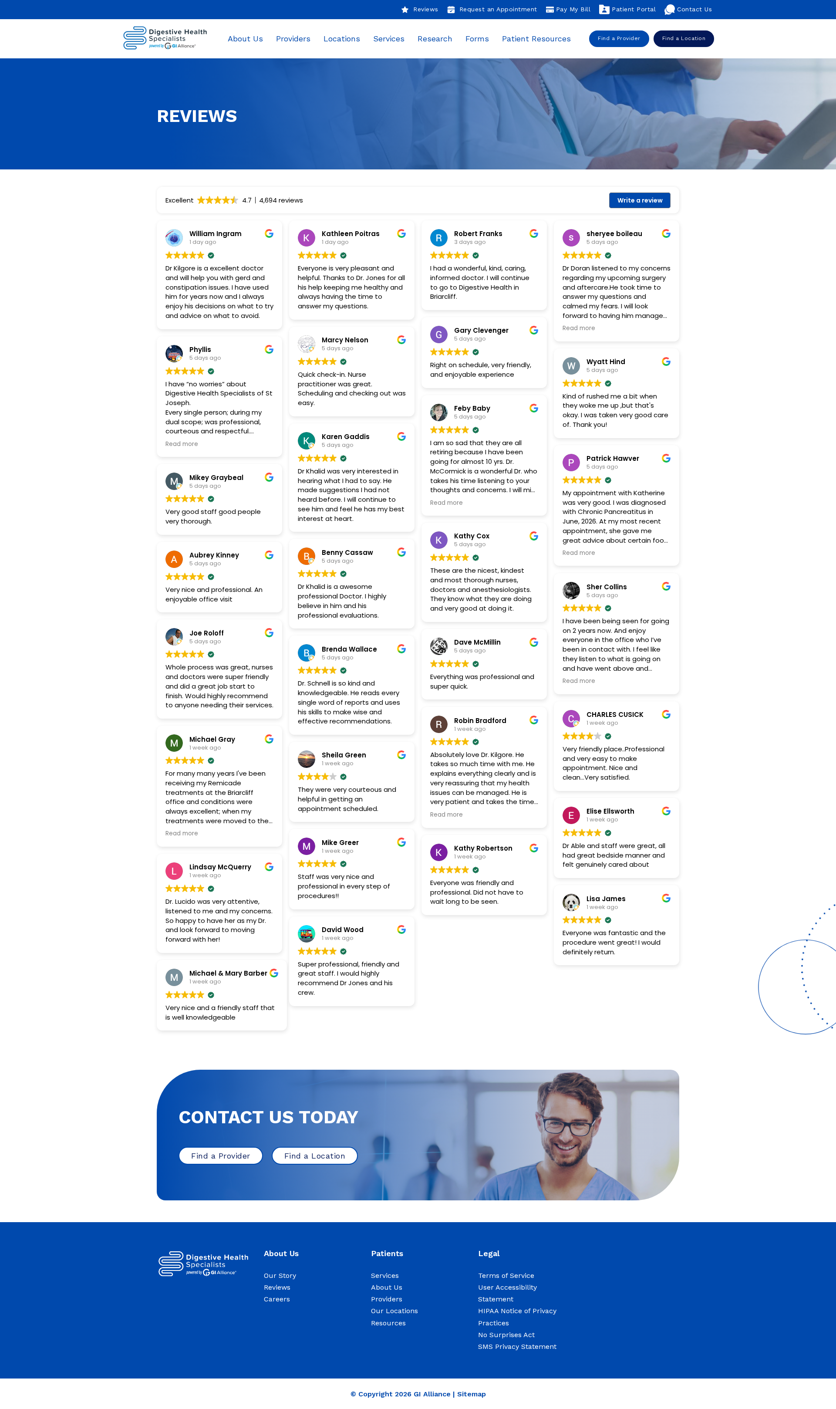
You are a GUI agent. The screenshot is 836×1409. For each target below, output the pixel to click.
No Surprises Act (506, 1335)
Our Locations (394, 1311)
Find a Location (684, 38)
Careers (277, 1299)
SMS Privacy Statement (517, 1346)
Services (389, 38)
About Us (245, 38)
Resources (388, 1323)
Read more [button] (181, 444)
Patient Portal (634, 9)
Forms (477, 38)
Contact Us (694, 9)
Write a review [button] (640, 200)
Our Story (280, 1275)
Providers (293, 38)
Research (435, 38)
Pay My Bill (573, 9)
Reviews (425, 9)
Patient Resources (536, 38)
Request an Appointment (498, 9)
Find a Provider (619, 38)
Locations (342, 38)
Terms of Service (506, 1275)
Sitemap (471, 1394)
